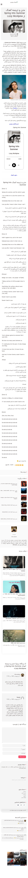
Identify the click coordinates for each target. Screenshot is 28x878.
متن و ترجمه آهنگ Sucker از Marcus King (9, 505)
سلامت (25, 791)
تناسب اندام (24, 793)
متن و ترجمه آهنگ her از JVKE (18, 643)
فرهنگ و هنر (23, 797)
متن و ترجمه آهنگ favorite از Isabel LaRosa (9, 519)
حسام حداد (22, 820)
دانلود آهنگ (14, 175)
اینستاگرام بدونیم (14, 124)
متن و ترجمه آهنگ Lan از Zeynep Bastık (9, 512)
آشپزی (25, 796)
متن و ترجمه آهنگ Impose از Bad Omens (15, 618)
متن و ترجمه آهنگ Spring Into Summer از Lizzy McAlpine (14, 13)
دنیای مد (24, 794)
